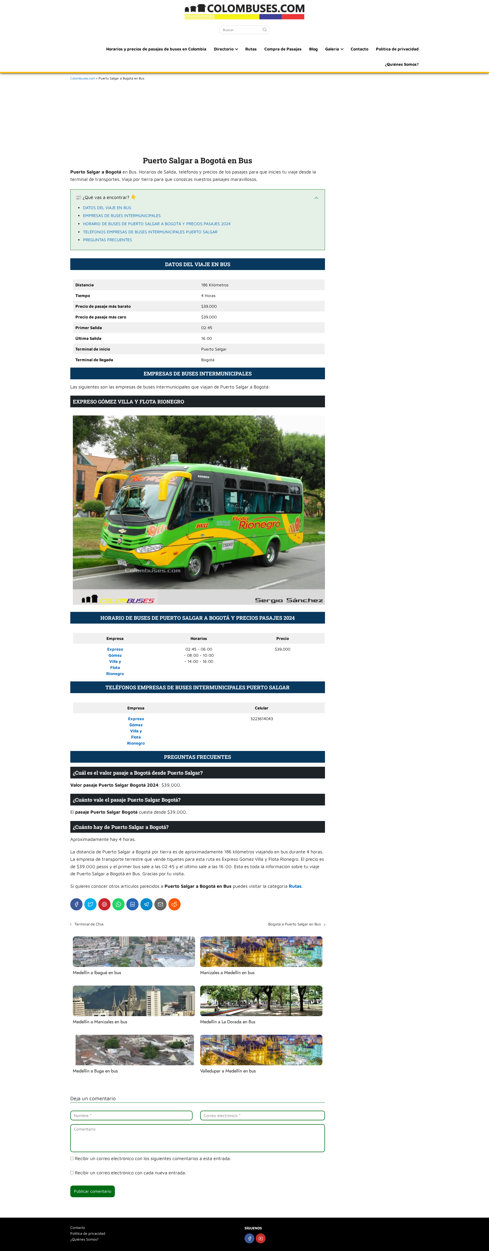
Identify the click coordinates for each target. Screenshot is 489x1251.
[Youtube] (261, 1238)
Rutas (251, 49)
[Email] (160, 904)
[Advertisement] (197, 117)
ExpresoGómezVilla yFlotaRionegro (136, 730)
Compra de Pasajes (283, 49)
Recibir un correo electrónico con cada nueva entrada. (130, 1172)
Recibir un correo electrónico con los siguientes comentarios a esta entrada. (153, 1158)
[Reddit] (174, 904)
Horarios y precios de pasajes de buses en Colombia (156, 49)
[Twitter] (90, 904)
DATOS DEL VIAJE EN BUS (107, 207)
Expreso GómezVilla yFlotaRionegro (115, 661)
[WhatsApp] (118, 904)
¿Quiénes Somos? (402, 64)
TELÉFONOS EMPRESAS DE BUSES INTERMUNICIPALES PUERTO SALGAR (150, 232)
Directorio (224, 49)
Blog (313, 49)
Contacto (359, 49)
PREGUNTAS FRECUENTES (107, 239)
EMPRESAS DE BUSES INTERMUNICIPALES (122, 215)
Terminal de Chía (88, 924)
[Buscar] (264, 29)
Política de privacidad (397, 49)
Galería (332, 49)
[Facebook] (76, 904)
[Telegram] (146, 904)
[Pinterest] (104, 904)
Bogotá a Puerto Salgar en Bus (294, 924)
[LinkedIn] (132, 904)
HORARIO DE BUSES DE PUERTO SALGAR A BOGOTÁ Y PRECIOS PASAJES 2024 (156, 223)
